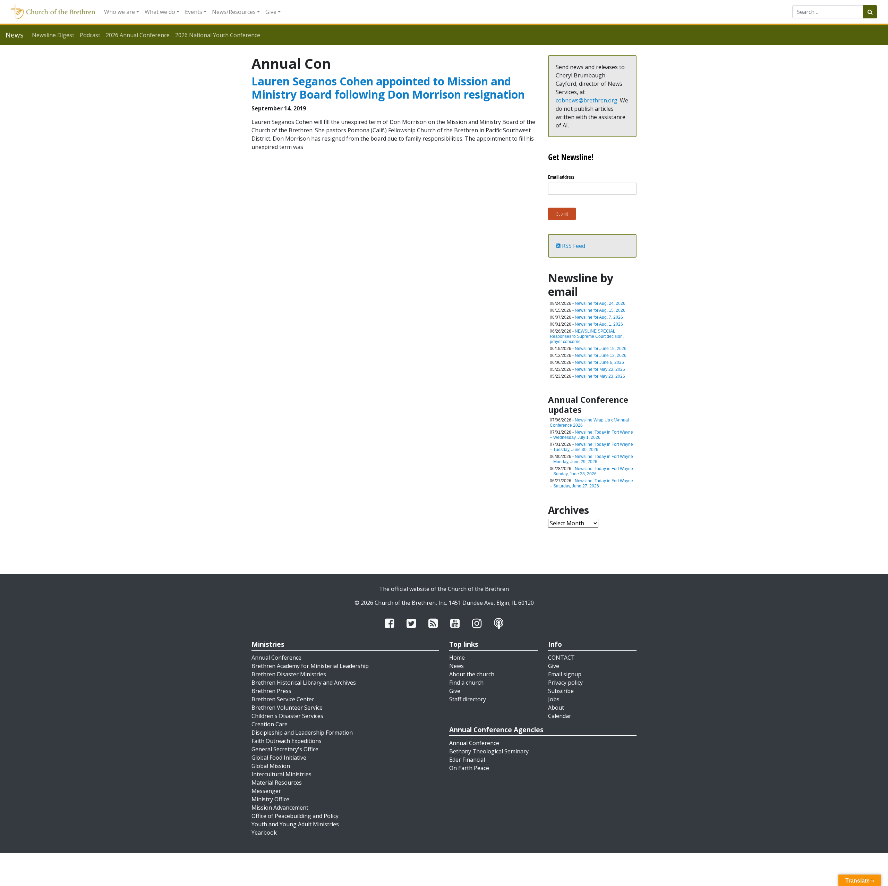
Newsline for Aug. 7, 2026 (599, 317)
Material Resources (276, 782)
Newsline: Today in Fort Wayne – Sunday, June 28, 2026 (591, 471)
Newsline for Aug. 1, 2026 (599, 324)
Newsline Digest (53, 35)
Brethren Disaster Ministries (288, 674)
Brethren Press (271, 691)
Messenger (266, 791)
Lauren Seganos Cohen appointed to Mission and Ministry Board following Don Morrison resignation (388, 88)
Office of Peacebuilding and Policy (295, 816)
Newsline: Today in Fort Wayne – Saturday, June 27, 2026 (591, 483)
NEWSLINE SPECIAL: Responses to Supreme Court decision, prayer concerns (587, 336)
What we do (160, 12)
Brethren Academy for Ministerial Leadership (310, 666)
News (456, 666)
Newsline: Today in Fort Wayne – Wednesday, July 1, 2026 (591, 435)
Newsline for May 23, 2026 (600, 369)
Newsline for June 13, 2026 (600, 355)
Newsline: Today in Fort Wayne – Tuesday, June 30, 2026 (591, 447)
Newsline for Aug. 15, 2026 (600, 310)
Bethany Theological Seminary (489, 751)
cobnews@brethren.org (586, 100)
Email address (561, 177)
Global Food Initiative (278, 757)
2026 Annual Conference (138, 35)
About (556, 707)
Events (193, 12)
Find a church (466, 682)
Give (270, 12)
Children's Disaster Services (287, 716)
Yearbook (264, 832)
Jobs (554, 699)
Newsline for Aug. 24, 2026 (600, 303)
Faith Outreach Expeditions (286, 741)
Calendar (559, 716)
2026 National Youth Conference (217, 35)
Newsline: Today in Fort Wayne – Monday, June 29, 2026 (591, 459)
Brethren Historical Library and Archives (303, 682)
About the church (471, 674)
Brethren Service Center (282, 699)
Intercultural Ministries (281, 774)
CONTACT (561, 657)
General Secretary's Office (284, 749)
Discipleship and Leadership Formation (302, 732)
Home (457, 657)
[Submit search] (870, 11)
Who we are (119, 12)
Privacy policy (565, 682)
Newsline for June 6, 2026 (599, 362)
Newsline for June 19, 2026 (600, 348)
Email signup (564, 674)
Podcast (90, 35)
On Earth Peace (469, 768)
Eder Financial (467, 759)
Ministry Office (270, 799)
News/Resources (234, 12)
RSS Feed (573, 246)
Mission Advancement (279, 807)
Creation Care (269, 724)
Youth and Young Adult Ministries (295, 824)
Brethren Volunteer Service (287, 707)
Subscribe (561, 691)
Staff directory (467, 699)
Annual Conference (276, 657)
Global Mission (270, 766)
